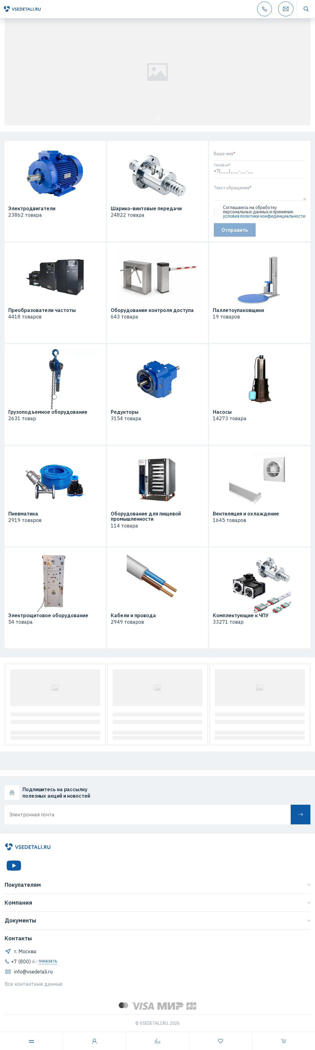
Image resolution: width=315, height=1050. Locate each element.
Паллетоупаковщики (238, 310)
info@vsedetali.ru (33, 971)
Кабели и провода (133, 615)
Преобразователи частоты (42, 310)
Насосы (222, 412)
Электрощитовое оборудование (48, 615)
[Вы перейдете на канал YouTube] (14, 865)
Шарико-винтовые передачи (146, 208)
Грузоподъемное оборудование (47, 412)
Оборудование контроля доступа (152, 310)
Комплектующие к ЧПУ (241, 615)
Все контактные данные (33, 984)
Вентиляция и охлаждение (246, 514)
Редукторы (124, 412)
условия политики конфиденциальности (264, 216)
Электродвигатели (31, 208)
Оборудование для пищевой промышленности (146, 516)
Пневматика (23, 514)
